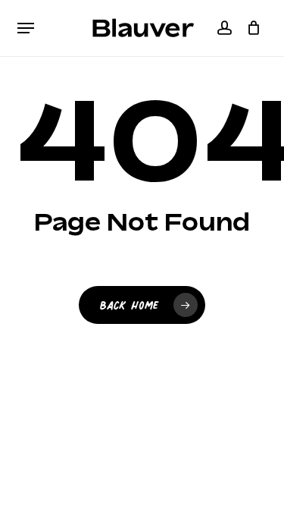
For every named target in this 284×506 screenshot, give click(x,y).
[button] (25, 28)
